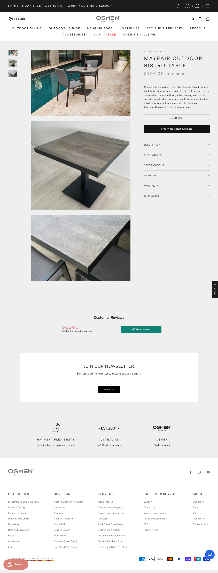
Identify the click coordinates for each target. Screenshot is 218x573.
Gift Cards (103, 518)
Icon (10, 547)
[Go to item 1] (13, 53)
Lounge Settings (17, 513)
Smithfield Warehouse (65, 547)
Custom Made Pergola (110, 507)
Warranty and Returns (155, 513)
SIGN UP (109, 389)
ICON (96, 34)
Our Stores (199, 518)
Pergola (198, 28)
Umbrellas (130, 28)
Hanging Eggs (100, 28)
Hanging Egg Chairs (18, 518)
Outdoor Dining (27, 28)
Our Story (198, 501)
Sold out (177, 118)
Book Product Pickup (109, 530)
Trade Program (106, 501)
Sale (112, 34)
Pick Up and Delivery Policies (113, 547)
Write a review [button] (141, 329)
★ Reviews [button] (215, 289)
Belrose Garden (62, 530)
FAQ (146, 524)
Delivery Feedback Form (110, 541)
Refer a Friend (151, 530)
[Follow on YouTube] (208, 472)
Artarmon (59, 513)
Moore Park (60, 535)
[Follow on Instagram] (199, 472)
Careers (197, 513)
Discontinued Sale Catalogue (23, 501)
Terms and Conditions (155, 518)
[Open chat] (210, 554)
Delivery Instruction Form (111, 535)
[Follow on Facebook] (190, 472)
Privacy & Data (200, 524)
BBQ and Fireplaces (165, 28)
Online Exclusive (139, 34)
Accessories (74, 34)
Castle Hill (59, 524)
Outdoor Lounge (64, 28)
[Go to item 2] (13, 63)
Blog (195, 507)
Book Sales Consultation (111, 524)
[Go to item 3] (13, 73)
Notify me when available (176, 128)
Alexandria (59, 507)
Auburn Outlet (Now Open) (68, 501)
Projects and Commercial (111, 513)
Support (148, 501)
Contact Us (149, 507)
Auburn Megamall (63, 518)
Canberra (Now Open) (65, 541)
